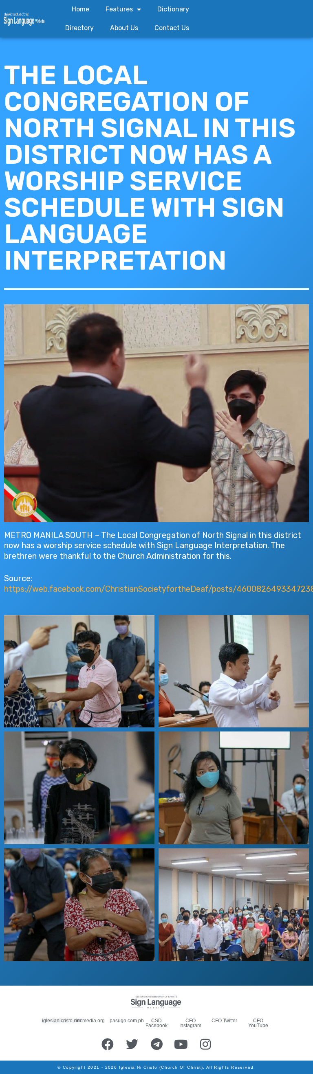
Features (119, 9)
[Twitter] (132, 1044)
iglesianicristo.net (61, 1020)
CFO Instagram (190, 1023)
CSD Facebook (156, 1023)
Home (80, 9)
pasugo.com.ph (127, 1020)
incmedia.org (90, 1020)
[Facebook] (107, 1044)
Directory (79, 28)
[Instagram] (205, 1044)
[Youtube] (181, 1044)
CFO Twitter (224, 1020)
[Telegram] (156, 1044)
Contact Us (171, 28)
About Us (124, 28)
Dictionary (173, 9)
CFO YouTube (258, 1023)
